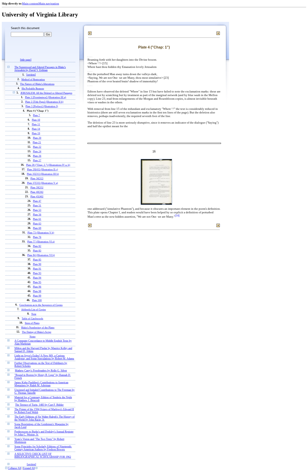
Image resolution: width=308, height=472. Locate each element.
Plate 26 (37, 156)
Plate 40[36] (36, 192)
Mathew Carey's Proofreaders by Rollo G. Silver (41, 370)
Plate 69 (37, 228)
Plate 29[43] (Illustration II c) (42, 169)
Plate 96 (37, 287)
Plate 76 (37, 237)
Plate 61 (37, 219)
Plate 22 (37, 147)
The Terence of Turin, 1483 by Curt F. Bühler (39, 404)
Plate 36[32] (36, 178)
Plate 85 (37, 259)
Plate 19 (36, 133)
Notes (32, 336)
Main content (30, 3)
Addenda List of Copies (33, 309)
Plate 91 (37, 268)
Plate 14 (36, 129)
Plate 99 (37, 296)
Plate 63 (37, 223)
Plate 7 (36, 115)
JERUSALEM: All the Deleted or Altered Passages (46, 93)
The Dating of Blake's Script (36, 332)
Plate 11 (36, 124)
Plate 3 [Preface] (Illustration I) (41, 106)
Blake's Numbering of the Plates (37, 327)
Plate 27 (37, 160)
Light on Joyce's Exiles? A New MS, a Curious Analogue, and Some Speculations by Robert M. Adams (44, 357)
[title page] (25, 59)
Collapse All (14, 468)
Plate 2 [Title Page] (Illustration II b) (44, 102)
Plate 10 (36, 120)
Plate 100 (37, 300)
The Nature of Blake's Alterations (37, 84)
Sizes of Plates (32, 323)
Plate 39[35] (36, 187)
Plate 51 (37, 205)
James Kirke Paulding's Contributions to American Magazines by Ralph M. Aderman (41, 384)
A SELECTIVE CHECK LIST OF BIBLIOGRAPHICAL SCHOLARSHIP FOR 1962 (42, 455)
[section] (31, 74)
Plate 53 (37, 210)
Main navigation (49, 3)
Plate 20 (37, 138)
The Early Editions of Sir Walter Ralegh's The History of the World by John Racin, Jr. (44, 418)
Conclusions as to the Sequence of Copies (40, 305)
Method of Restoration (33, 79)
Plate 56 (37, 214)
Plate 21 (37, 142)
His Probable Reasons (33, 88)
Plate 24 (37, 151)
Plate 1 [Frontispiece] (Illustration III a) (45, 97)
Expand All (29, 468)
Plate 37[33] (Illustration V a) (42, 183)
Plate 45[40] (36, 196)
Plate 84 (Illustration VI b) (41, 255)
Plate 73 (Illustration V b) (41, 232)
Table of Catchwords (32, 318)
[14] (177, 215)
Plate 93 (37, 273)
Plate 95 (37, 282)
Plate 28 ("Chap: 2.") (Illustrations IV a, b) (48, 165)
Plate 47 (37, 201)
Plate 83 (37, 250)
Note (33, 314)
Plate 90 (37, 264)
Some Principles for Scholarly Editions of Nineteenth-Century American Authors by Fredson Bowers (43, 448)
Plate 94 (37, 277)
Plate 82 (37, 246)
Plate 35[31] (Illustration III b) (43, 174)
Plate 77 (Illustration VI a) (41, 241)
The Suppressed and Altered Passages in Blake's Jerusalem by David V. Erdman (40, 69)
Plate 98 (37, 291)
